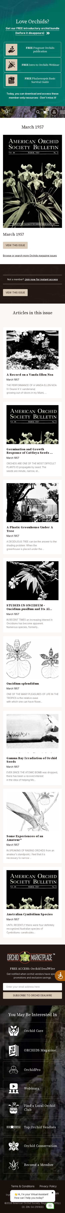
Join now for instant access (41, 279)
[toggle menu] (62, 112)
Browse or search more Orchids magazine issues (30, 255)
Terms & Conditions (22, 1186)
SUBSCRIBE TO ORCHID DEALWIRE (32, 995)
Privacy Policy (48, 1186)
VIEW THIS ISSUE (15, 245)
